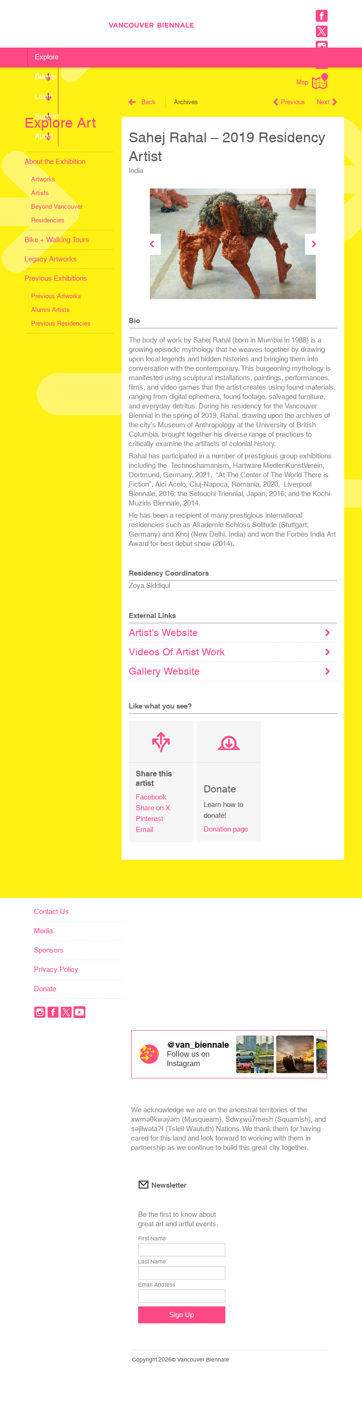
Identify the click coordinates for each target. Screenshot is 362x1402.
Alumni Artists (50, 309)
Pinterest (149, 819)
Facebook (151, 797)
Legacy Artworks (51, 259)
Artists (40, 192)
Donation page (226, 829)
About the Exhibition (55, 161)
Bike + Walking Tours (57, 240)
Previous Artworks (56, 296)
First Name (152, 1238)
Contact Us (51, 911)
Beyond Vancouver (56, 206)
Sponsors (49, 950)
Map (302, 82)
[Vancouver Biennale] (227, 26)
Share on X (153, 808)
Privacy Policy (56, 969)
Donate (45, 989)
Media (43, 931)
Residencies (48, 220)
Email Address (156, 1284)
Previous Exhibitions (56, 278)
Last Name (152, 1261)
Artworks (43, 179)
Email (144, 829)
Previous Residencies (60, 323)
